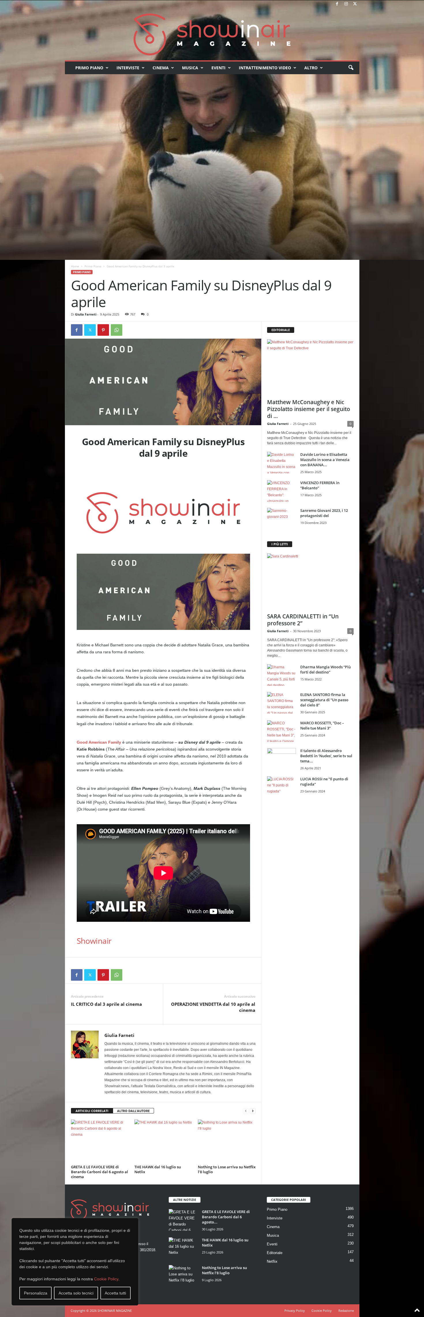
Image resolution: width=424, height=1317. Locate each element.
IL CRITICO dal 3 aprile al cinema (106, 1004)
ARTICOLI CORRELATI (92, 1111)
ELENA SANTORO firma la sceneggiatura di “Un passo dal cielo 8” (324, 700)
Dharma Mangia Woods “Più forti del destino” (325, 669)
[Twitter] (355, 4)
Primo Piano (89, 67)
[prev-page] (246, 1111)
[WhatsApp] (116, 330)
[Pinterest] (103, 330)
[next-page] (253, 1111)
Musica (190, 67)
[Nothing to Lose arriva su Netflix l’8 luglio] (227, 1141)
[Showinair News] (212, 34)
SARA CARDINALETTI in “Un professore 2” (303, 620)
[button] (350, 67)
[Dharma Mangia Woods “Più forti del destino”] (281, 675)
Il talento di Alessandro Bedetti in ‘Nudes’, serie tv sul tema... (326, 756)
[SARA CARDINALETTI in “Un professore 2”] (310, 581)
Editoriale (274, 1253)
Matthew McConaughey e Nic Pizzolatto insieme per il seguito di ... (308, 409)
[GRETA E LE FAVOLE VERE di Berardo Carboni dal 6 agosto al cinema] (100, 1141)
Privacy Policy (294, 1310)
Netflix (272, 1261)
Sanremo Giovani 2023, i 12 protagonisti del (324, 513)
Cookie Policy (106, 1279)
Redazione (346, 1310)
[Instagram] (346, 4)
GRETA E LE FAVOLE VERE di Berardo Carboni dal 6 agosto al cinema (99, 1171)
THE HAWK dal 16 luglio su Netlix (157, 1169)
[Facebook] (337, 4)
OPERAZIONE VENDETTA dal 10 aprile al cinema (213, 1007)
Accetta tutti (115, 1293)
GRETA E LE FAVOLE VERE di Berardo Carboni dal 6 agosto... (226, 1217)
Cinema (161, 67)
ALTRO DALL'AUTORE (133, 1111)
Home (75, 266)
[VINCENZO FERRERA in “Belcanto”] (281, 491)
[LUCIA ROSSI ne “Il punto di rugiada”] (281, 787)
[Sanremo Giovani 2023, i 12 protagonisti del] (281, 518)
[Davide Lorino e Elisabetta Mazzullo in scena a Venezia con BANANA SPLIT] (281, 462)
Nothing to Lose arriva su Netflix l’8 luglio (227, 1169)
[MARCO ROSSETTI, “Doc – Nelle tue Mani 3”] (281, 731)
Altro (311, 67)
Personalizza (35, 1293)
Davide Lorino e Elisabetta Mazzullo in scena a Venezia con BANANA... (325, 459)
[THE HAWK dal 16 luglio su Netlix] (163, 1141)
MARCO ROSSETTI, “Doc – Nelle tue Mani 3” (322, 725)
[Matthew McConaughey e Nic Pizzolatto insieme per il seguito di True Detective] (310, 367)
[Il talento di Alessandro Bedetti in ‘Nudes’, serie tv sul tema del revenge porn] (281, 760)
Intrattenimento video (265, 67)
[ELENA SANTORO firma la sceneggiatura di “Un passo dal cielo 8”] (281, 703)
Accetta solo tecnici (76, 1293)
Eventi (218, 67)
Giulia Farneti (85, 314)
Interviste (128, 67)
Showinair (94, 940)
